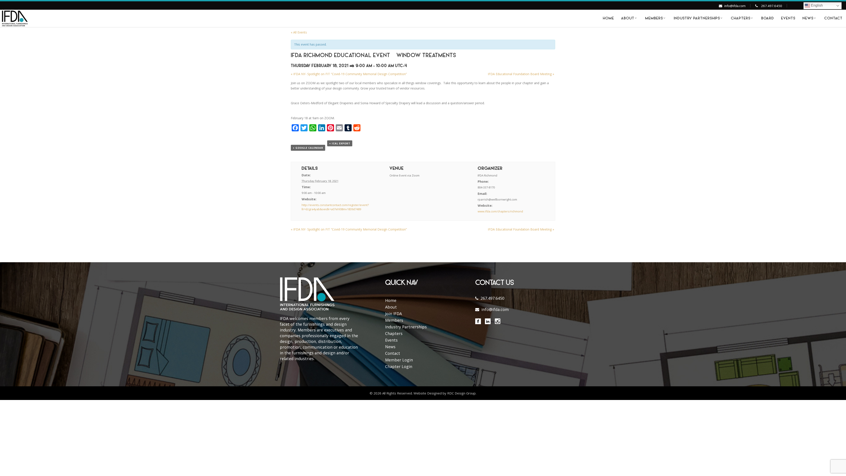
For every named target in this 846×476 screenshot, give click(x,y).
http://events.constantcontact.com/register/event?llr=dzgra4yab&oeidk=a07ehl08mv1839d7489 (335, 207)
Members (394, 320)
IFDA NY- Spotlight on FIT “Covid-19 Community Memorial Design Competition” (349, 74)
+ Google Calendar (308, 147)
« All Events (299, 32)
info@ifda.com (735, 6)
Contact (392, 353)
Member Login (399, 360)
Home (390, 300)
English (816, 5)
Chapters (394, 333)
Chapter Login (398, 366)
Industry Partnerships (406, 326)
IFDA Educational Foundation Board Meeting (521, 74)
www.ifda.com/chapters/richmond (500, 211)
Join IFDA (393, 313)
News (390, 346)
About (391, 307)
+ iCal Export (339, 143)
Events (391, 340)
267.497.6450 (771, 6)
